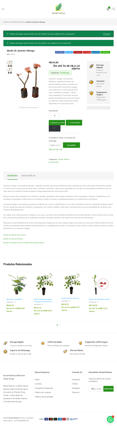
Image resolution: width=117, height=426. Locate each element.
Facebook (76, 379)
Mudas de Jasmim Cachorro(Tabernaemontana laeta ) (24, 243)
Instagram (76, 388)
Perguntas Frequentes (44, 388)
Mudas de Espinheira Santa (99, 299)
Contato (38, 384)
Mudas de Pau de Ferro (70, 298)
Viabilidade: (55, 73)
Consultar (71, 145)
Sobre (37, 379)
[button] (25, 286)
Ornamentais (54, 162)
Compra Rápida (75, 122)
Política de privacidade (44, 397)
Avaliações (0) (28, 176)
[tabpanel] (17, 296)
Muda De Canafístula (14, 299)
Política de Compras (43, 392)
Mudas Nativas (63, 159)
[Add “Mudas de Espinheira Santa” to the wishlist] (108, 280)
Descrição (12, 176)
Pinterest (75, 392)
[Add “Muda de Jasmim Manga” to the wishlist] (54, 128)
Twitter (75, 384)
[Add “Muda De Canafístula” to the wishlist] (25, 280)
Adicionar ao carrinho (58, 122)
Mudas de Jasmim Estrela (13, 239)
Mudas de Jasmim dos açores (14, 235)
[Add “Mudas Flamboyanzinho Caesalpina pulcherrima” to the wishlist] (53, 280)
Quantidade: (53, 111)
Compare (106, 34)
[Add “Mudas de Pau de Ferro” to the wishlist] (80, 280)
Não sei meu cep (55, 149)
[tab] (12, 175)
